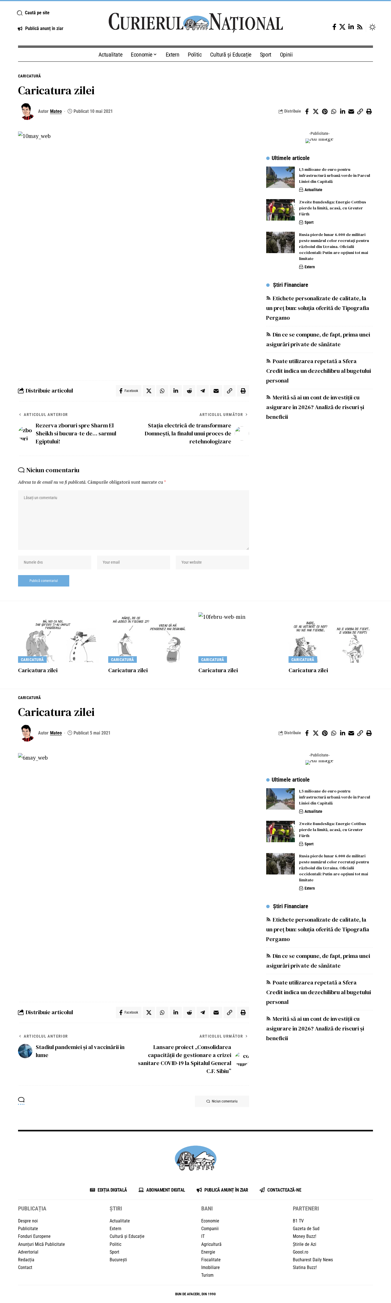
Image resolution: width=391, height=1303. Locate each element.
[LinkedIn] (351, 27)
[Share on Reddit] (189, 391)
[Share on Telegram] (203, 391)
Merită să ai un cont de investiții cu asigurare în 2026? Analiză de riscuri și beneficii (315, 407)
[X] (342, 27)
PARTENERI (306, 1208)
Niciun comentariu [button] (225, 1101)
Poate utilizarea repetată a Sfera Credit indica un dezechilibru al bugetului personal (318, 370)
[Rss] (359, 27)
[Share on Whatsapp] (333, 111)
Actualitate (313, 189)
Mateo (56, 111)
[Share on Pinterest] (325, 111)
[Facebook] (334, 27)
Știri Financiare (290, 284)
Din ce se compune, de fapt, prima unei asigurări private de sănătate (318, 339)
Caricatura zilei (38, 670)
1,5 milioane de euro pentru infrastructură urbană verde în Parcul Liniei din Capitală (334, 175)
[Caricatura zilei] (60, 637)
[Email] (351, 111)
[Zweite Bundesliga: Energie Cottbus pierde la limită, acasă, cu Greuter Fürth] (280, 210)
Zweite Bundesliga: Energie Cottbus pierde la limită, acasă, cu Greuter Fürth (332, 208)
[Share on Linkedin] (342, 111)
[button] (56, 13)
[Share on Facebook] (307, 111)
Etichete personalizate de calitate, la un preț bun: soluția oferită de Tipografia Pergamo (317, 307)
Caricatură (29, 76)
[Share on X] (316, 111)
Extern (310, 267)
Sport (309, 222)
